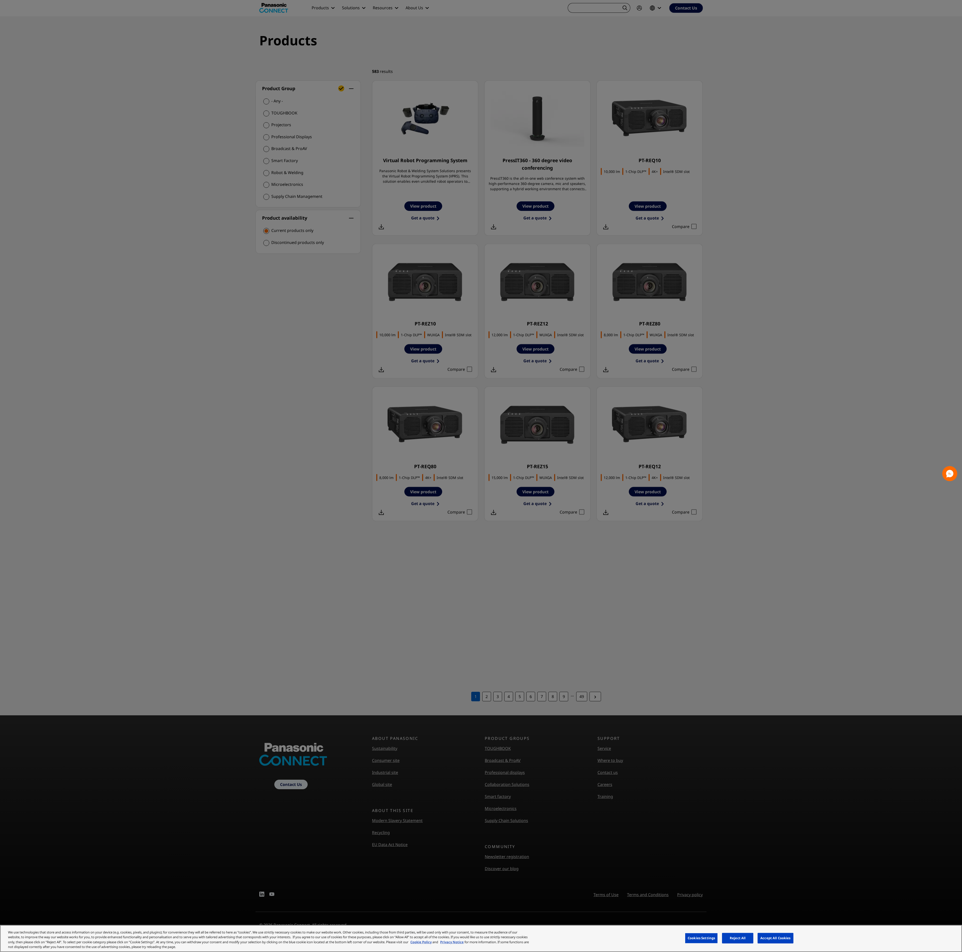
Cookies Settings (701, 938)
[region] (481, 938)
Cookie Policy (421, 942)
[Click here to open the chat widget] (949, 473)
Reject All (738, 938)
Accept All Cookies (775, 938)
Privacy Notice (452, 942)
